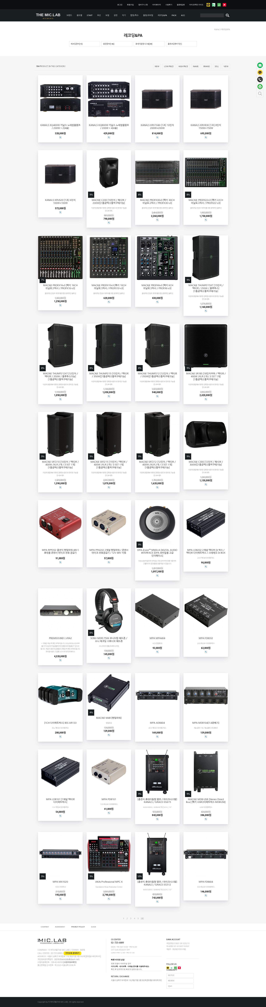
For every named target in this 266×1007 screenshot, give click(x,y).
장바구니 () (143, 5)
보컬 (107, 15)
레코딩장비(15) (77, 44)
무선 (99, 15)
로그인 (119, 5)
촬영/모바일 (148, 15)
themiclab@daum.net (69, 959)
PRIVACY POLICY (78, 927)
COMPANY (45, 927)
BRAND (207, 66)
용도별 (79, 15)
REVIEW (171, 981)
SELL (217, 66)
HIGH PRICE (183, 66)
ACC (183, 15)
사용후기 (168, 5)
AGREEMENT (60, 927)
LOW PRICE (169, 66)
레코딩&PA (162, 15)
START (90, 15)
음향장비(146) (108, 44)
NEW (157, 66)
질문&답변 (181, 5)
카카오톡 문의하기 (72, 953)
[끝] (142, 918)
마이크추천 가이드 (196, 5)
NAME (196, 66)
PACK (174, 15)
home (216, 29)
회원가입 (130, 5)
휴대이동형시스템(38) (143, 44)
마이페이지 (156, 5)
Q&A (170, 986)
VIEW (226, 66)
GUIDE (93, 927)
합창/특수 (134, 15)
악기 (124, 15)
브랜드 (69, 15)
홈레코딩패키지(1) (175, 44)
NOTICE (171, 975)
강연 (115, 15)
